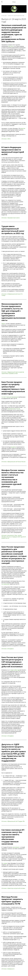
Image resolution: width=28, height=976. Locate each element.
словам (5, 863)
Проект (3, 323)
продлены (13, 447)
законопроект (16, 847)
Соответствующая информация (9, 397)
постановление (5, 584)
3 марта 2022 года (14, 670)
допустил (22, 128)
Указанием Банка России (13, 408)
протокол (10, 46)
